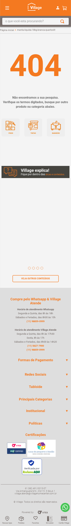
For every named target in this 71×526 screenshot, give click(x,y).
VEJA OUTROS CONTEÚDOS (35, 278)
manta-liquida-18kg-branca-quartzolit (36, 30)
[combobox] (35, 21)
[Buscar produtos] (63, 21)
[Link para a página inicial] (7, 30)
